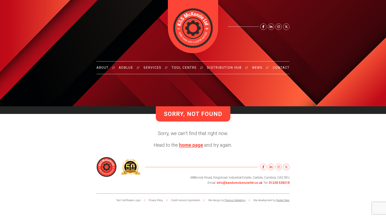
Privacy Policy (156, 200)
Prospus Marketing (235, 200)
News (257, 68)
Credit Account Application (185, 200)
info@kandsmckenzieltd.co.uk (240, 183)
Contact (281, 68)
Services (152, 68)
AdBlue (126, 68)
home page (191, 145)
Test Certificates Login (128, 200)
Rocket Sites (283, 200)
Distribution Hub (224, 68)
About (102, 68)
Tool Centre (184, 68)
